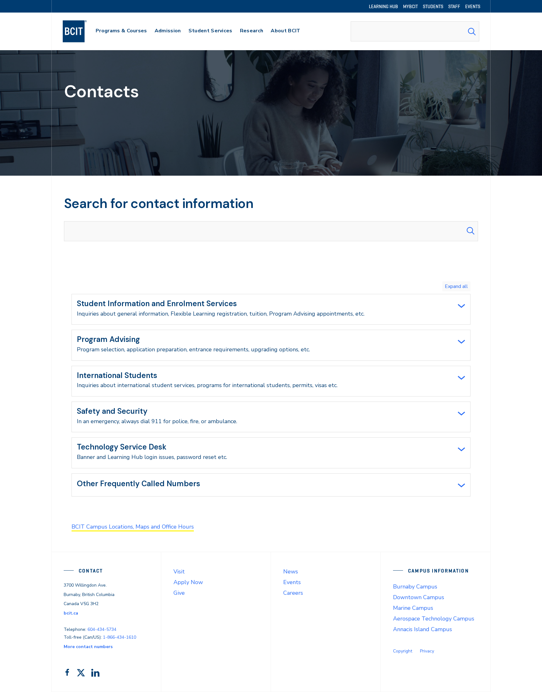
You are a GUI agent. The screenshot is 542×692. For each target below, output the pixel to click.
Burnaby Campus (415, 586)
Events (292, 582)
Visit (179, 571)
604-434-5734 (102, 629)
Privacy (427, 651)
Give (179, 593)
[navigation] (81, 31)
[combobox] (415, 31)
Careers (293, 593)
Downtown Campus (418, 597)
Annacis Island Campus (422, 629)
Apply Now (188, 582)
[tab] (271, 309)
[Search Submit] (471, 31)
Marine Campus (413, 608)
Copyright (402, 651)
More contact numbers (88, 647)
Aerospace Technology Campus (433, 618)
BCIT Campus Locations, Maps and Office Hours (133, 526)
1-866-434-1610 (119, 637)
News (290, 571)
